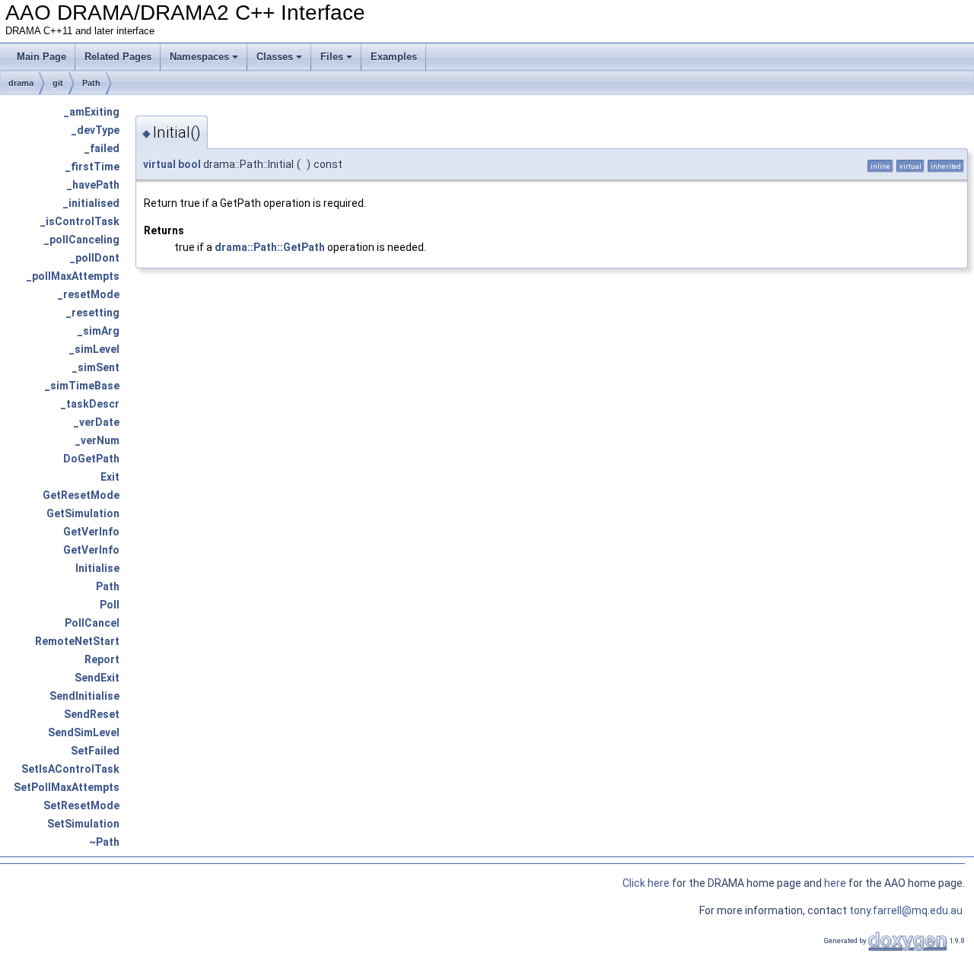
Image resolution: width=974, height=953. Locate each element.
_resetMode (88, 294)
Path (91, 82)
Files (331, 56)
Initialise (97, 568)
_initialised (91, 203)
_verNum (97, 440)
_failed (101, 148)
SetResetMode (81, 805)
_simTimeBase (82, 386)
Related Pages (117, 56)
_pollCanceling (81, 239)
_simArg (98, 331)
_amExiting (91, 112)
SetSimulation (83, 824)
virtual (159, 164)
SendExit (97, 678)
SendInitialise (84, 696)
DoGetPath (91, 459)
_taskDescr (90, 404)
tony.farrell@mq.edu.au (907, 910)
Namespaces (199, 56)
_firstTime (92, 166)
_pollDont (94, 258)
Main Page (41, 56)
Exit (109, 477)
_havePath (93, 185)
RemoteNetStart (77, 641)
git (58, 82)
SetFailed (95, 751)
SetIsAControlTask (70, 769)
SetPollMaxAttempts (66, 787)
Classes (274, 56)
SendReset (91, 714)
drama (20, 82)
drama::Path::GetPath (270, 247)
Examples (394, 56)
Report (101, 659)
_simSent (95, 367)
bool (189, 164)
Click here (646, 883)
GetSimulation (82, 513)
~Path (104, 842)
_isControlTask (79, 221)
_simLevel (94, 349)
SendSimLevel (83, 732)
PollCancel (92, 623)
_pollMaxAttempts (73, 276)
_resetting (92, 313)
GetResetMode (81, 495)
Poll (109, 605)
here (836, 883)
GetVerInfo (91, 532)
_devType (95, 130)
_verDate (96, 422)
